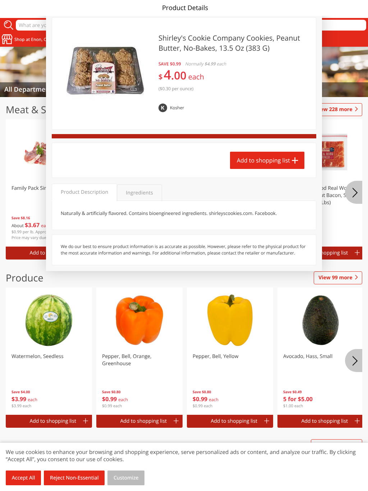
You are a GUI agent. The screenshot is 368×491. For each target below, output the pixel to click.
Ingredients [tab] (139, 192)
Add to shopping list (263, 160)
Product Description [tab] (84, 192)
